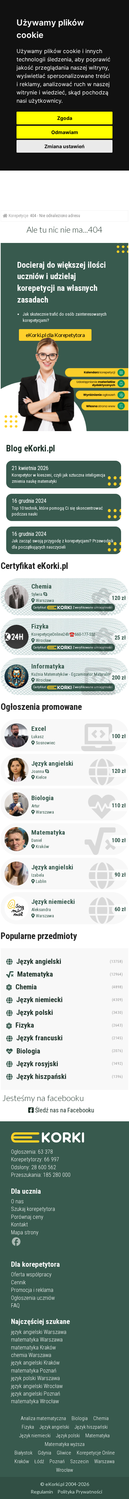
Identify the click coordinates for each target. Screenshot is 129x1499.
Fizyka (40, 626)
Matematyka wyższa (65, 1444)
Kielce (41, 777)
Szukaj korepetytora (33, 1209)
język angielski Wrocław (37, 1386)
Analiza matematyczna (43, 1418)
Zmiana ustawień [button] (64, 146)
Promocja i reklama (32, 1290)
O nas (17, 1201)
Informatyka (47, 666)
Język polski (33, 1012)
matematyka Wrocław (35, 1401)
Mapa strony (25, 1232)
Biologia (42, 798)
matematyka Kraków (33, 1347)
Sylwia (36, 594)
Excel (38, 729)
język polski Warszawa (35, 1378)
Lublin (41, 881)
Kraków (42, 846)
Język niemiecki (53, 902)
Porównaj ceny (27, 1217)
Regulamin (42, 1492)
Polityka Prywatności (79, 1492)
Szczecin (79, 1462)
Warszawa (45, 600)
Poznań (57, 1462)
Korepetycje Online (96, 1453)
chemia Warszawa (31, 1355)
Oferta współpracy (31, 1274)
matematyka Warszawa (37, 1339)
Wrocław (43, 640)
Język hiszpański (40, 1076)
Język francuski (38, 1038)
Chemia (41, 586)
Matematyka (48, 832)
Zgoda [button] (64, 118)
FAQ (15, 1305)
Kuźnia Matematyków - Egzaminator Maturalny (71, 674)
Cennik (18, 1282)
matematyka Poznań (33, 1370)
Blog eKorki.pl (30, 448)
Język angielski (52, 763)
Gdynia (44, 1453)
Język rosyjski (36, 1064)
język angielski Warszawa (38, 1332)
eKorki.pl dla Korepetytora (55, 335)
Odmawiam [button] (64, 132)
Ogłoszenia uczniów (33, 1298)
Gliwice (64, 1453)
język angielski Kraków (35, 1362)
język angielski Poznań (35, 1393)
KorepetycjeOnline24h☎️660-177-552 (63, 634)
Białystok (23, 1453)
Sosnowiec (45, 742)
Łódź (39, 1462)
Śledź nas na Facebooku (64, 1110)
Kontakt (19, 1224)
